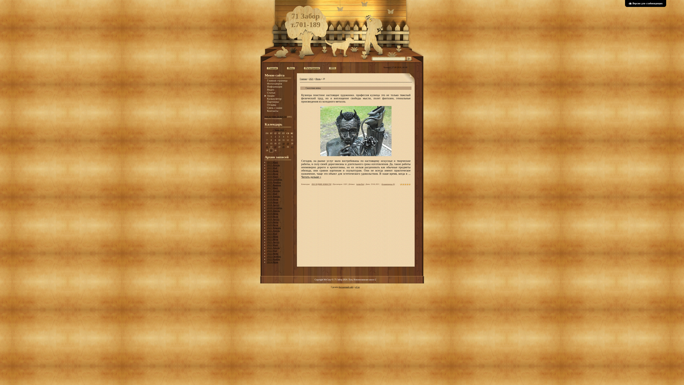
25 (284, 147)
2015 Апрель (273, 165)
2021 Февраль (274, 228)
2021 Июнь (272, 236)
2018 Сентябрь (274, 208)
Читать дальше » (311, 176)
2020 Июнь (272, 222)
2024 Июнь (272, 262)
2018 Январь (273, 196)
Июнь (318, 79)
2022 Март (272, 245)
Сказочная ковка (313, 88)
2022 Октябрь (274, 256)
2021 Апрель (273, 230)
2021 (311, 79)
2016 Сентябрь (274, 179)
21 (267, 147)
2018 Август (273, 205)
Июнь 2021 (279, 130)
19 (288, 143)
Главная (303, 79)
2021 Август (273, 242)
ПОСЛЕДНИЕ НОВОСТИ (276, 117)
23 (275, 147)
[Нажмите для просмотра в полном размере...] (356, 155)
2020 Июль (272, 225)
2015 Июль (272, 173)
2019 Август (273, 219)
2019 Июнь (272, 213)
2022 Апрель (273, 248)
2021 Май (272, 233)
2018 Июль (272, 202)
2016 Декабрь (274, 182)
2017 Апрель (273, 190)
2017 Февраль (274, 185)
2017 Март (272, 188)
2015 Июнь (272, 171)
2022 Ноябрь (273, 259)
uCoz (357, 287)
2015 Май (272, 168)
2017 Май (272, 193)
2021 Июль (272, 239)
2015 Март (272, 162)
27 (292, 147)
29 (271, 150)
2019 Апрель (273, 210)
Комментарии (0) (388, 184)
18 (284, 143)
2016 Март (272, 176)
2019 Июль (272, 216)
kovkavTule (360, 184)
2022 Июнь (272, 253)
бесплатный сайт (346, 287)
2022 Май (272, 250)
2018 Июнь (272, 199)
